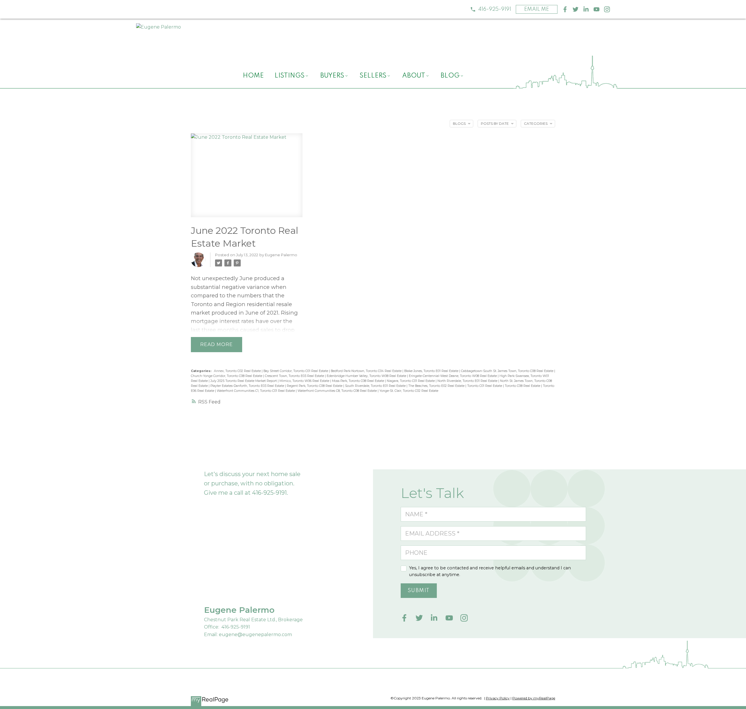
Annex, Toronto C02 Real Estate (238, 371)
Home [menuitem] (253, 76)
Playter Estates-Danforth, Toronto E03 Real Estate (247, 386)
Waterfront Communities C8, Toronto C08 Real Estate (338, 391)
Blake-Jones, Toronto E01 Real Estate (431, 371)
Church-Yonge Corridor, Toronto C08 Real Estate (227, 376)
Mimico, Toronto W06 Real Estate (304, 381)
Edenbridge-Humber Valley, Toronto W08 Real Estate (367, 376)
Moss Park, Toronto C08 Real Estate (358, 381)
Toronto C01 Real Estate (485, 386)
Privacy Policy (498, 698)
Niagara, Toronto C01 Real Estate (411, 381)
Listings (290, 76)
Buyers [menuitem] (332, 76)
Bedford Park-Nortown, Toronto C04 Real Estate (366, 371)
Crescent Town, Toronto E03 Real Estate (295, 376)
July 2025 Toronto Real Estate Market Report (244, 381)
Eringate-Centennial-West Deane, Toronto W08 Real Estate (453, 376)
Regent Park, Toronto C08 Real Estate (315, 386)
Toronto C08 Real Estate (523, 386)
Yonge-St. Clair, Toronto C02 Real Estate (408, 391)
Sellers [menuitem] (373, 76)
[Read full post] (246, 178)
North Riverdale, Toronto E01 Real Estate (467, 381)
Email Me (536, 9)
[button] (490, 9)
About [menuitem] (413, 76)
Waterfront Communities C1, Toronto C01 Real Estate (256, 391)
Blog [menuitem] (450, 76)
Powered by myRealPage (533, 698)
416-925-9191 (494, 9)
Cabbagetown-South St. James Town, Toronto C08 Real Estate (507, 371)
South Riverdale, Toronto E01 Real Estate (376, 386)
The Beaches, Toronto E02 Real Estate (436, 386)
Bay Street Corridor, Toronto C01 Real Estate (296, 371)
